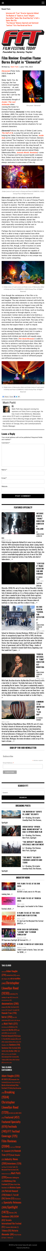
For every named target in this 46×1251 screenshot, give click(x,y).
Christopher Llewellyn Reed (10, 987)
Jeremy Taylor (13, 1167)
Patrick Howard (9, 1035)
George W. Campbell (13, 1010)
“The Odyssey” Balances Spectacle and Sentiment (22, 23)
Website (4, 486)
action (4, 971)
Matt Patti (15, 67)
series (18, 1042)
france (4, 1010)
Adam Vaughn (10, 1076)
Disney (15, 997)
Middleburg (5, 1027)
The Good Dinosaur (26, 339)
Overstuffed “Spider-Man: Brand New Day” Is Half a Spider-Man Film (22, 19)
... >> (11, 559)
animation (11, 975)
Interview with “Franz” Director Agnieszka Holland (22, 13)
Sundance (14, 1044)
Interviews (14, 1163)
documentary (10, 1003)
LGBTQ (13, 1020)
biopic (7, 979)
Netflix (13, 1029)
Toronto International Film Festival (11, 1224)
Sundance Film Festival (11, 1047)
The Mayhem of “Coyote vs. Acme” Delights (20, 15)
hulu (15, 1017)
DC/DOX (12, 1113)
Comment (6, 443)
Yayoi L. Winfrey (8, 1237)
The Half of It (7, 133)
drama (5, 1007)
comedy (14, 994)
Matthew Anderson (6, 1173)
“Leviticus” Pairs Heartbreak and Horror (19, 25)
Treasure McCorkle (12, 1227)
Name (4, 470)
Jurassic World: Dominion (26, 153)
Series (9, 1198)
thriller (13, 1050)
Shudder (5, 1045)
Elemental (6, 71)
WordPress (26, 1248)
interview (6, 1020)
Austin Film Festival (14, 1082)
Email (4, 478)
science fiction (9, 1042)
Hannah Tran (9, 1013)
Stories (13, 1212)
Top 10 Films (7, 1054)
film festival (13, 1007)
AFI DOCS (6, 1079)
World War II (7, 1062)
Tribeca (5, 1059)
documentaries (7, 1000)
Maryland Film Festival (10, 1169)
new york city (11, 1033)
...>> (11, 894)
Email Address (8, 763)
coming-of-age (7, 997)
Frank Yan (12, 1147)
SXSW (5, 1051)
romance (14, 1039)
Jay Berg (5, 1167)
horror (7, 1016)
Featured (11, 1117)
